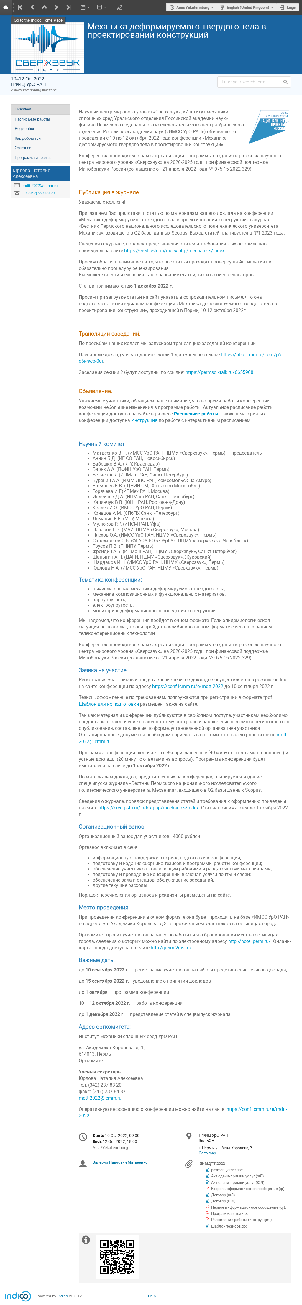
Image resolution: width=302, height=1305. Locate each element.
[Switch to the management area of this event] (120, 7)
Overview (23, 109)
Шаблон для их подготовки (109, 704)
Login (291, 7)
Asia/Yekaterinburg (192, 7)
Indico (63, 1296)
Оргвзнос (23, 148)
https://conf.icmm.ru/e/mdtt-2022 (187, 686)
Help (152, 1296)
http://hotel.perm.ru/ (249, 941)
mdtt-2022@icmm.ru (40, 185)
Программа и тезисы (33, 157)
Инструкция (144, 420)
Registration (25, 128)
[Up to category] (44, 7)
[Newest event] (68, 7)
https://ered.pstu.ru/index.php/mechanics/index (174, 251)
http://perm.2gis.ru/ (171, 948)
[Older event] (33, 7)
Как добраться (28, 138)
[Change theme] (102, 7)
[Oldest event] (21, 7)
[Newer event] (56, 7)
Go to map (207, 1153)
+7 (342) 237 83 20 (39, 193)
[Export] (85, 7)
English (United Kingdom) (248, 7)
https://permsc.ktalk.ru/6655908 (219, 372)
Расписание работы (32, 119)
